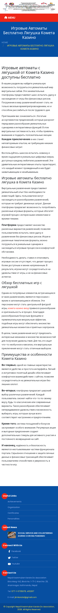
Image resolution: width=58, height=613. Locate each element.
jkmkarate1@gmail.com (26, 597)
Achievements (14, 501)
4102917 (30, 591)
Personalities (13, 518)
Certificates (13, 513)
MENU (11, 18)
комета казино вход (18, 308)
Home (5, 42)
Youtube (15, 563)
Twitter (14, 557)
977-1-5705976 (18, 591)
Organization (14, 507)
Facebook (16, 551)
